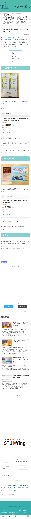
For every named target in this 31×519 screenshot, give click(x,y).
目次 (13, 53)
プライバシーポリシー (8, 510)
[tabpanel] (9, 19)
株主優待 (5, 262)
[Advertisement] (15, 412)
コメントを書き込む (15, 480)
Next (30, 19)
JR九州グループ (16, 56)
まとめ (13, 61)
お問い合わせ (22, 510)
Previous (1, 19)
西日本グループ (16, 58)
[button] (22, 306)
